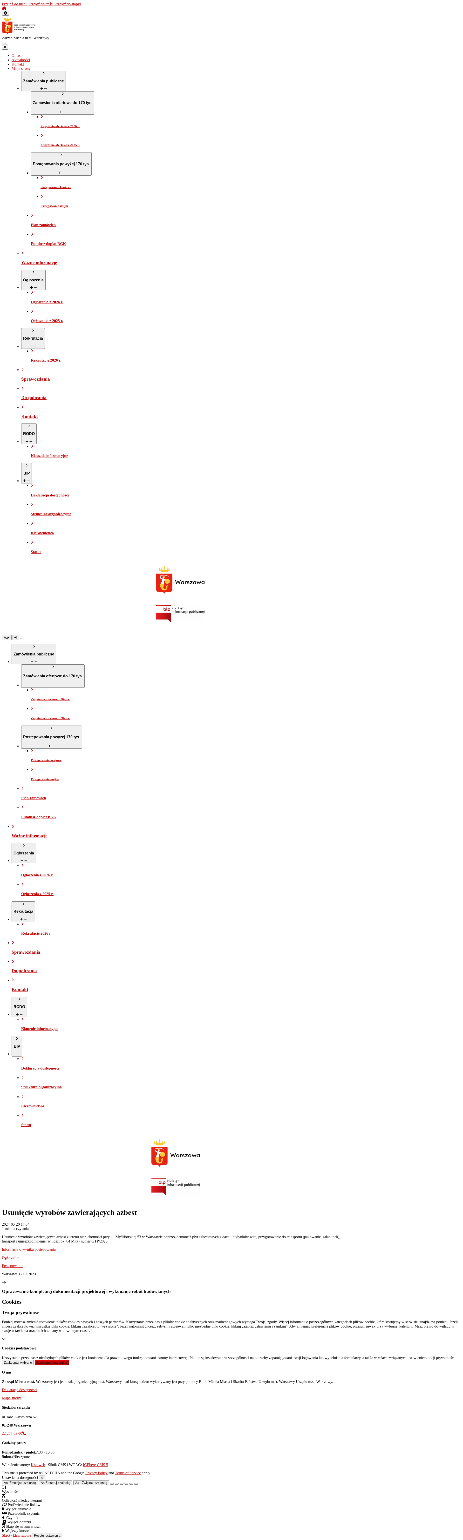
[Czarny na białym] (126, 1484)
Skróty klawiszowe (16, 1535)
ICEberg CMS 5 (95, 1465)
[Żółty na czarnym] (22, 638)
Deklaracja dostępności (19, 1390)
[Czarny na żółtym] (131, 1484)
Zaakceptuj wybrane (18, 1362)
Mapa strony (11, 1398)
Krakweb (38, 1465)
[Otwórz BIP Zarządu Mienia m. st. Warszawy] (180, 621)
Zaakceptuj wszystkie (52, 1362)
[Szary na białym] (121, 1484)
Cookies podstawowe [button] (19, 1348)
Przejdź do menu (14, 4)
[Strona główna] (4, 8)
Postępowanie (12, 1266)
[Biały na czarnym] (117, 1484)
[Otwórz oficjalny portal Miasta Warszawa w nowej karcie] (180, 580)
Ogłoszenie (10, 1258)
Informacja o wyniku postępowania (29, 1249)
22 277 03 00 (12, 1433)
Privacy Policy (96, 1473)
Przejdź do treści (41, 4)
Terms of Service (128, 1473)
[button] (5, 13)
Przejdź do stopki (67, 4)
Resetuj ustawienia (47, 1535)
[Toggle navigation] (4, 43)
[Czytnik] (16, 637)
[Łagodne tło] (136, 1484)
